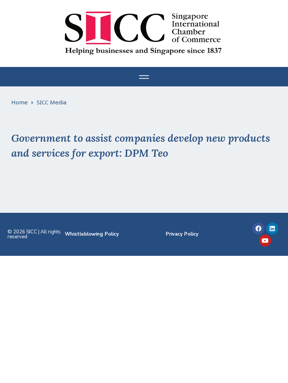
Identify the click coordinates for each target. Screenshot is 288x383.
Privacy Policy (182, 234)
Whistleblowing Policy (92, 234)
